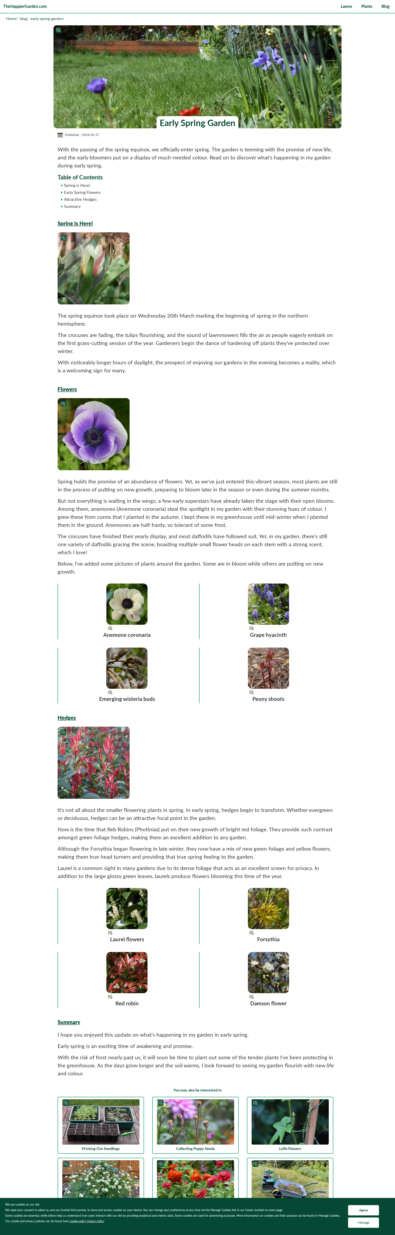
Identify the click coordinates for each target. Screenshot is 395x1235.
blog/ (24, 19)
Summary (72, 207)
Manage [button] (363, 1222)
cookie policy (78, 1221)
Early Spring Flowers (82, 193)
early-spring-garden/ (47, 19)
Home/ (12, 19)
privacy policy (95, 1221)
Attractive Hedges (80, 200)
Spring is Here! (77, 186)
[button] (346, 6)
